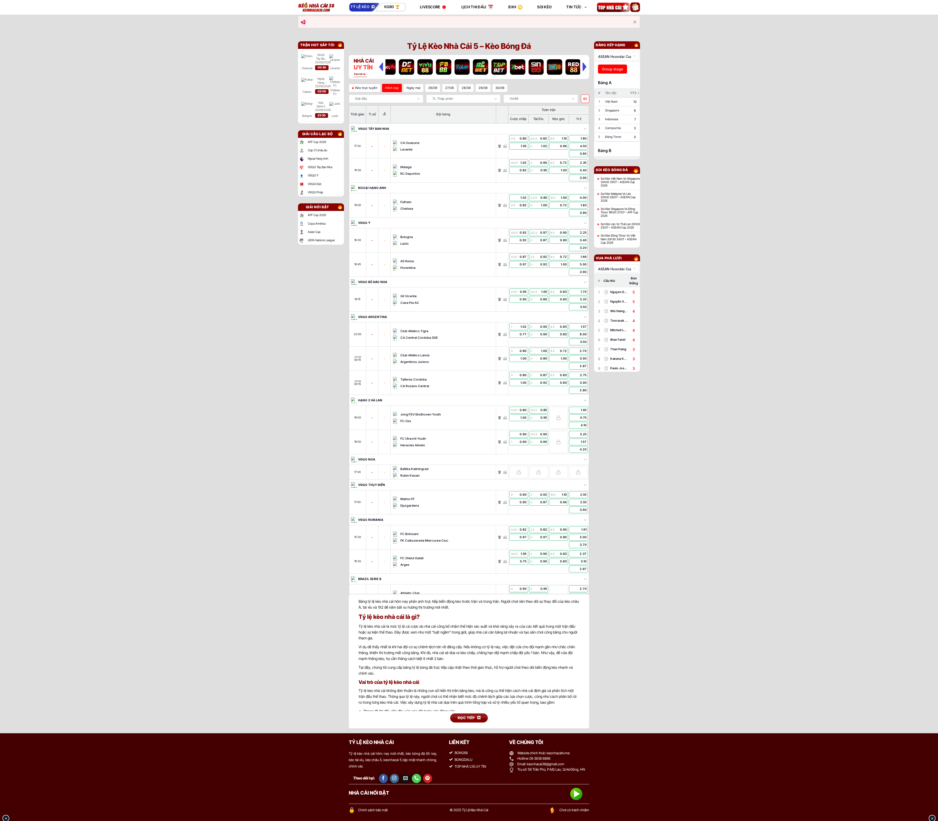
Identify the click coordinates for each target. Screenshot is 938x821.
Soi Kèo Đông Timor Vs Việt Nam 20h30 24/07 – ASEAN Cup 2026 (618, 239)
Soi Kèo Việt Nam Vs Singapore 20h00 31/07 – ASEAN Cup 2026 (620, 182)
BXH (512, 7)
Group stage (612, 69)
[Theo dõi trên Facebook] (383, 778)
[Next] (584, 66)
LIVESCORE (430, 7)
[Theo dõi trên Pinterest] (427, 778)
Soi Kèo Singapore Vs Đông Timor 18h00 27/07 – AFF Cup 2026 (619, 212)
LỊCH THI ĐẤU (473, 7)
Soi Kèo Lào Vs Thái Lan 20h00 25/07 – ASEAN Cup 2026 (620, 225)
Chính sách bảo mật (373, 810)
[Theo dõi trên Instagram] (394, 778)
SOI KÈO (544, 7)
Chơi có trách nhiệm (574, 810)
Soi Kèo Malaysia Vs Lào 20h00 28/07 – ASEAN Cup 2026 (618, 197)
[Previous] (381, 66)
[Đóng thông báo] (635, 22)
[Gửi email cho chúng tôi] (405, 778)
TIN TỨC (573, 7)
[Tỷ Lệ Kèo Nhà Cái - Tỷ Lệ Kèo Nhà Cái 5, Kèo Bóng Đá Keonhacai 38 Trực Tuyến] (316, 7)
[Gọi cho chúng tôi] (416, 778)
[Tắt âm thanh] (585, 99)
